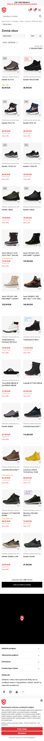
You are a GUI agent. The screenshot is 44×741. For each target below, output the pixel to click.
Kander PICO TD (8, 123)
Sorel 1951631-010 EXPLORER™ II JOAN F (31, 254)
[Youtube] (16, 692)
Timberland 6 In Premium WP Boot (9, 340)
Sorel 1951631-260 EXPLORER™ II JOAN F (10, 297)
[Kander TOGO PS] (32, 152)
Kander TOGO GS (9, 166)
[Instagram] (10, 692)
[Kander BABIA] (11, 412)
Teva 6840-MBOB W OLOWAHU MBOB (10, 384)
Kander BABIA (7, 426)
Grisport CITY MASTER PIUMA (11, 514)
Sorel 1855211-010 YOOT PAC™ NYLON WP (10, 254)
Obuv (22, 21)
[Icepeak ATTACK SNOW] (32, 369)
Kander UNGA (7, 209)
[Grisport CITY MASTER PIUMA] (11, 499)
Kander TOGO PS (30, 166)
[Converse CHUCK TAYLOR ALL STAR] (32, 455)
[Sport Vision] (4, 10)
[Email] (23, 692)
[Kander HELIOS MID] (32, 65)
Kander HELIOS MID (31, 79)
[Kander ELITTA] (11, 65)
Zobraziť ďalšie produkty (22, 585)
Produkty (15, 21)
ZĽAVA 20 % (22, 2)
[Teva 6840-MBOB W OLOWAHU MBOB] (11, 369)
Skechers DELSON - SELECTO (31, 514)
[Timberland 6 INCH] (32, 325)
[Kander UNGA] (11, 195)
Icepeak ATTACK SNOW (32, 383)
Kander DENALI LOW (10, 556)
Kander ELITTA (8, 79)
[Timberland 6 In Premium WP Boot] (11, 325)
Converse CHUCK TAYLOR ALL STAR (30, 471)
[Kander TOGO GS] (11, 152)
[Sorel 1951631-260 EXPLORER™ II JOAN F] (11, 282)
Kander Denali (29, 556)
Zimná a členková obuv (33, 21)
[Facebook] (4, 692)
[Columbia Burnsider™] (32, 412)
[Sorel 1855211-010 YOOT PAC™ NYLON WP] (11, 238)
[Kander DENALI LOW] (11, 542)
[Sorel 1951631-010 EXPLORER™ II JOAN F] (32, 238)
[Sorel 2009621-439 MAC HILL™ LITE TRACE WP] (32, 282)
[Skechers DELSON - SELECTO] (32, 499)
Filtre (32, 36)
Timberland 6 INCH (30, 339)
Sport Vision (6, 21)
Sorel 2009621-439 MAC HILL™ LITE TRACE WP (32, 297)
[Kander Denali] (32, 542)
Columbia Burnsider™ (32, 426)
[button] (22, 16)
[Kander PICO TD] (11, 108)
